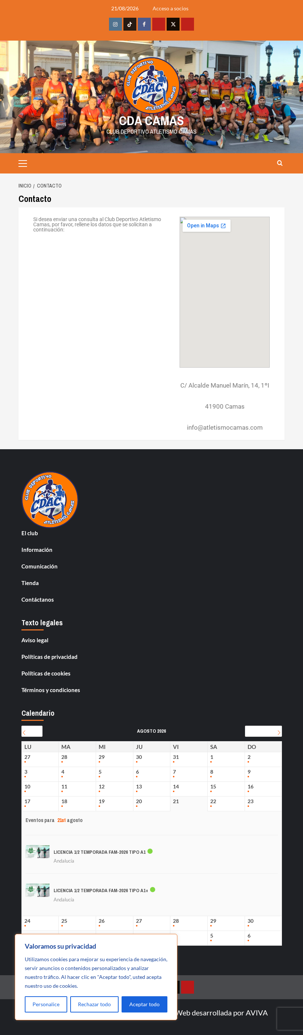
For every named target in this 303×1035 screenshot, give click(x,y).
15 (213, 787)
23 (250, 801)
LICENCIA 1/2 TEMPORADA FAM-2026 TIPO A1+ (101, 890)
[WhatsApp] (187, 24)
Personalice (46, 1004)
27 (27, 757)
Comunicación (39, 566)
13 (139, 787)
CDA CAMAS (151, 120)
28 (64, 757)
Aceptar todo (144, 1004)
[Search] (280, 163)
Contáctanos (37, 599)
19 (102, 801)
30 (139, 757)
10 (27, 787)
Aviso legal (34, 640)
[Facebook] (144, 24)
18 (64, 801)
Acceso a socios (170, 8)
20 (139, 801)
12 (102, 787)
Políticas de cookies (46, 673)
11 (64, 787)
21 (176, 801)
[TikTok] (129, 24)
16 (250, 787)
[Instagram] (115, 24)
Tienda (30, 583)
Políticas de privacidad (49, 656)
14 (176, 787)
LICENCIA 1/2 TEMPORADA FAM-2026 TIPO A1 (100, 852)
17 (27, 801)
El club (29, 533)
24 (27, 921)
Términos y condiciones (50, 690)
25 (64, 921)
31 (176, 757)
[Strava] (158, 24)
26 (102, 921)
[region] (96, 977)
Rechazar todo (94, 1004)
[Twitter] (173, 24)
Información (36, 549)
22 (213, 801)
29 (102, 757)
